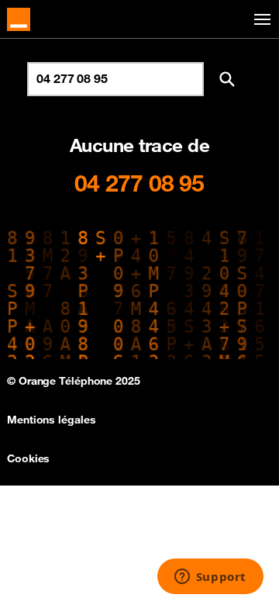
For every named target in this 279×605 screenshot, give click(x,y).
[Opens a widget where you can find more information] (210, 577)
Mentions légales (51, 419)
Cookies (28, 458)
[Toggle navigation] (259, 20)
